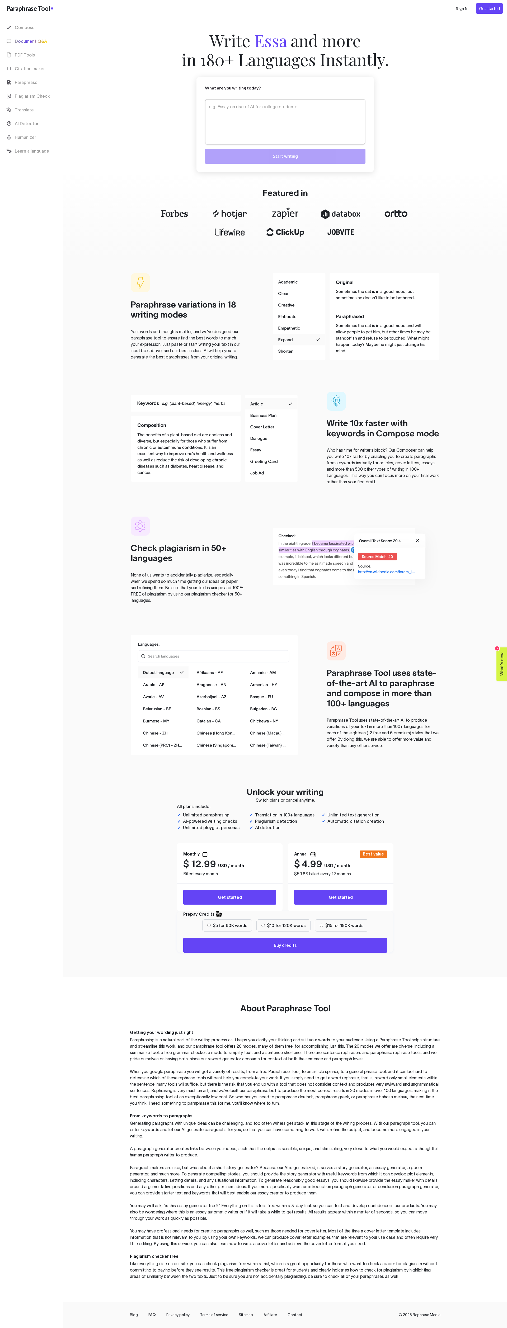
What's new (500, 661)
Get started (230, 897)
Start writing (285, 156)
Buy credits (285, 945)
